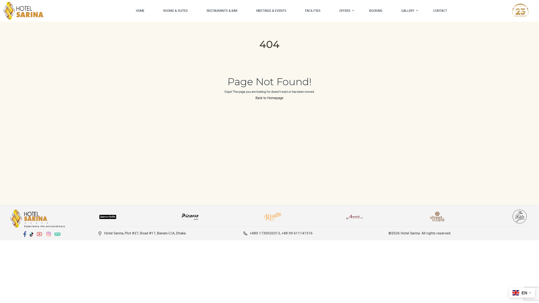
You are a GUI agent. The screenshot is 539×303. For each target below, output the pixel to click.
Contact (440, 11)
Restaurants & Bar (222, 11)
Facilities (312, 11)
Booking (375, 11)
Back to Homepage (269, 98)
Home (140, 11)
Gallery (407, 11)
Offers (344, 11)
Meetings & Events (271, 11)
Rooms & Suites (175, 11)
